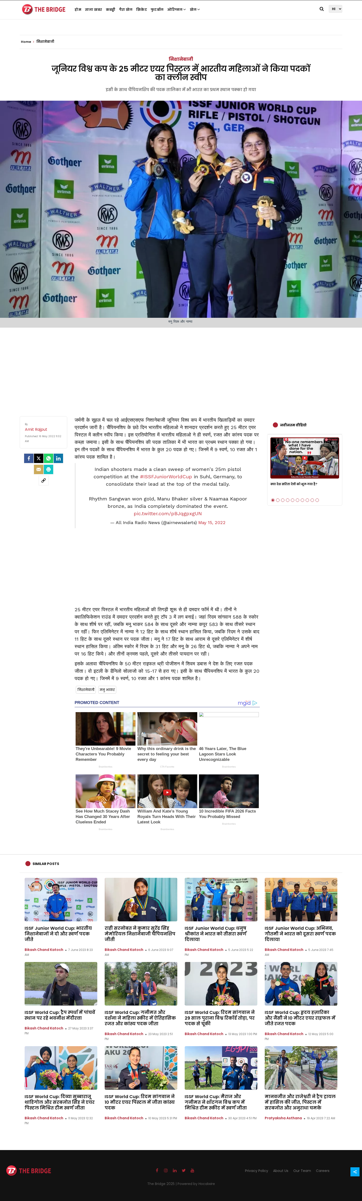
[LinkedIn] (58, 458)
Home (26, 42)
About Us (280, 1170)
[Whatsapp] (48, 458)
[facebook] (29, 458)
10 (317, 500)
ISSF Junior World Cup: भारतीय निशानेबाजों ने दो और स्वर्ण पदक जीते (58, 934)
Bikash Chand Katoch (44, 949)
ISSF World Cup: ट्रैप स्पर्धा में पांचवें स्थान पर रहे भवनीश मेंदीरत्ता (60, 1015)
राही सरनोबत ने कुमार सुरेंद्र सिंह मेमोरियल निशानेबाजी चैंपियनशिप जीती (140, 934)
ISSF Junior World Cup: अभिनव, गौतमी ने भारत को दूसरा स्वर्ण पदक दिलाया (300, 934)
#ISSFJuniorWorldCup (166, 477)
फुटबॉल (157, 9)
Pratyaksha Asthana (283, 1118)
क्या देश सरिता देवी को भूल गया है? (293, 484)
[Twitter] (39, 458)
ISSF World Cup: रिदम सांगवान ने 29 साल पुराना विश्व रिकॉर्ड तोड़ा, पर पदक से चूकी (220, 1018)
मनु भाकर (107, 689)
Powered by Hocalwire (196, 1183)
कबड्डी (110, 9)
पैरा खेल (126, 9)
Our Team (302, 1170)
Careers (322, 1170)
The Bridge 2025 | (162, 1183)
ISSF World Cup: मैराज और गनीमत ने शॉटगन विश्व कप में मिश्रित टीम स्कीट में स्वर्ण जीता (216, 1102)
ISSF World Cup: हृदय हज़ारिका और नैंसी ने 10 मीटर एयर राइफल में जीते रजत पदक (300, 1018)
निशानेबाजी (181, 59)
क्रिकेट (141, 9)
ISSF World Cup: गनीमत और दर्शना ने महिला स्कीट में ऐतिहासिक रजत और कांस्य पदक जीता (140, 1018)
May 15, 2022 (212, 522)
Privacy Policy (256, 1170)
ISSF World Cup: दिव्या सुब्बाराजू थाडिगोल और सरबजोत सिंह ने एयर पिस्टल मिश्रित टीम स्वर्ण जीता (60, 1102)
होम (78, 9)
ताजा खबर (93, 9)
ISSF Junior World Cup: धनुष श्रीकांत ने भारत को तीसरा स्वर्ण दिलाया (216, 934)
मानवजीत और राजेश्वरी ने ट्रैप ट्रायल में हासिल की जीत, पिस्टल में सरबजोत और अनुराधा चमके (300, 1102)
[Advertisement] (181, 367)
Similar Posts (46, 863)
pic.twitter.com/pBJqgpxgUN (168, 513)
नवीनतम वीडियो (293, 425)
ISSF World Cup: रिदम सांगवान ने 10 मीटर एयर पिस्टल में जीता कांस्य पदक (140, 1102)
